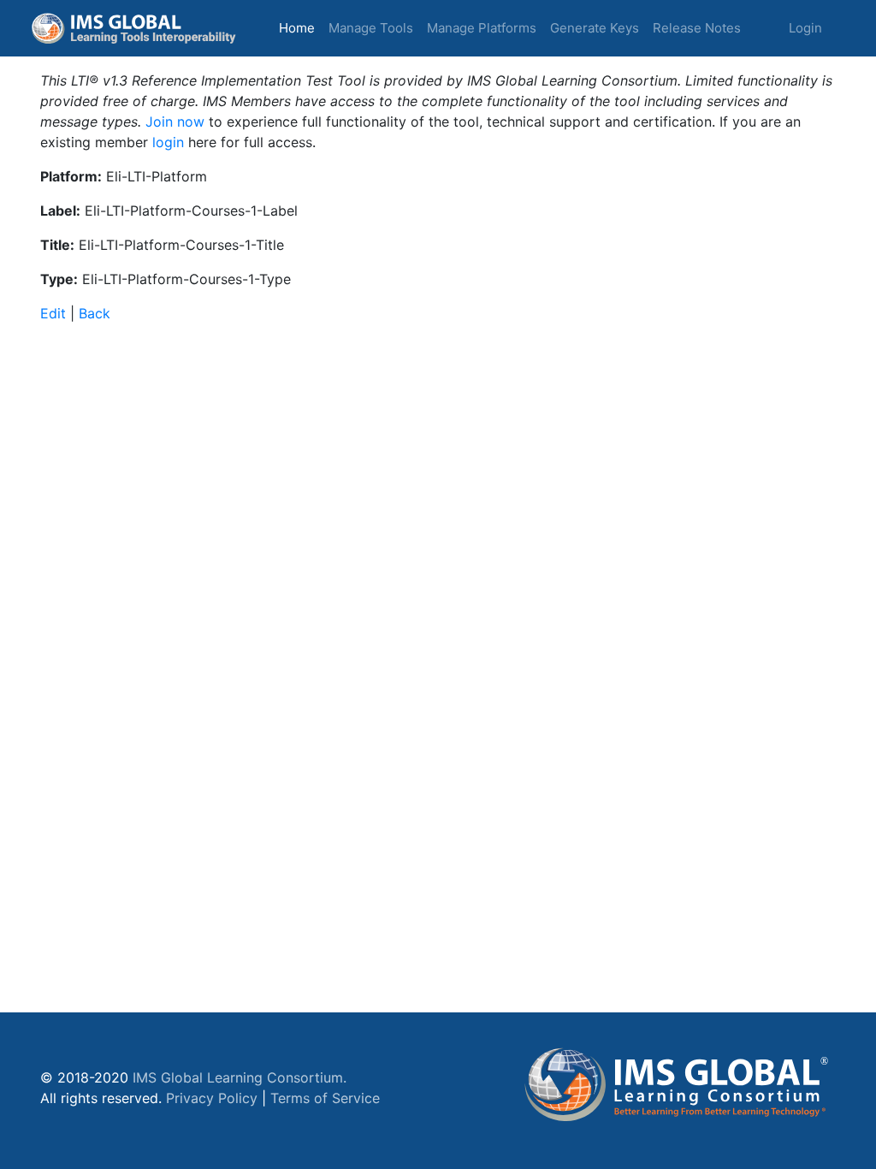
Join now (174, 121)
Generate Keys (594, 28)
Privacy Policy (211, 1098)
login (168, 142)
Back (94, 313)
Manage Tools (370, 28)
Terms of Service (325, 1098)
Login (805, 28)
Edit (53, 313)
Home (300, 27)
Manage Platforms (481, 28)
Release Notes (697, 28)
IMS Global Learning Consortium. (239, 1077)
